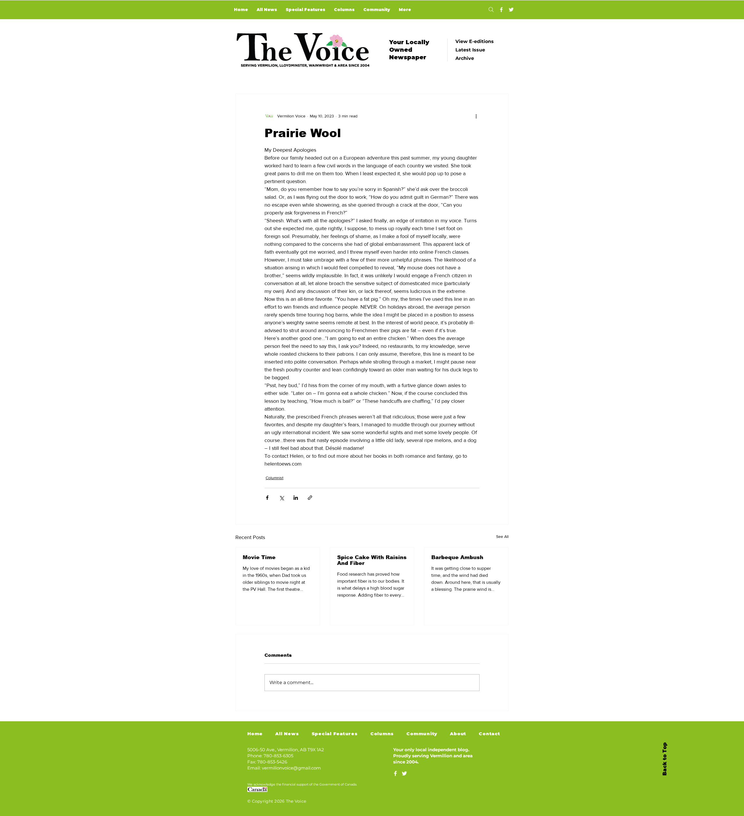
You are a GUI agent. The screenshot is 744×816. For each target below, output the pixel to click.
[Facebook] (501, 9)
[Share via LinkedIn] (295, 497)
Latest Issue (470, 50)
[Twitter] (511, 9)
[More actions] (476, 115)
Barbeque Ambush (457, 557)
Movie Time (259, 557)
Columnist (274, 477)
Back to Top (665, 759)
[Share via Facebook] (267, 497)
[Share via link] (310, 497)
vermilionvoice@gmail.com (291, 768)
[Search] (491, 9)
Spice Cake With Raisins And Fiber (372, 560)
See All (502, 536)
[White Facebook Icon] (395, 773)
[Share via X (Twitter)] (281, 497)
